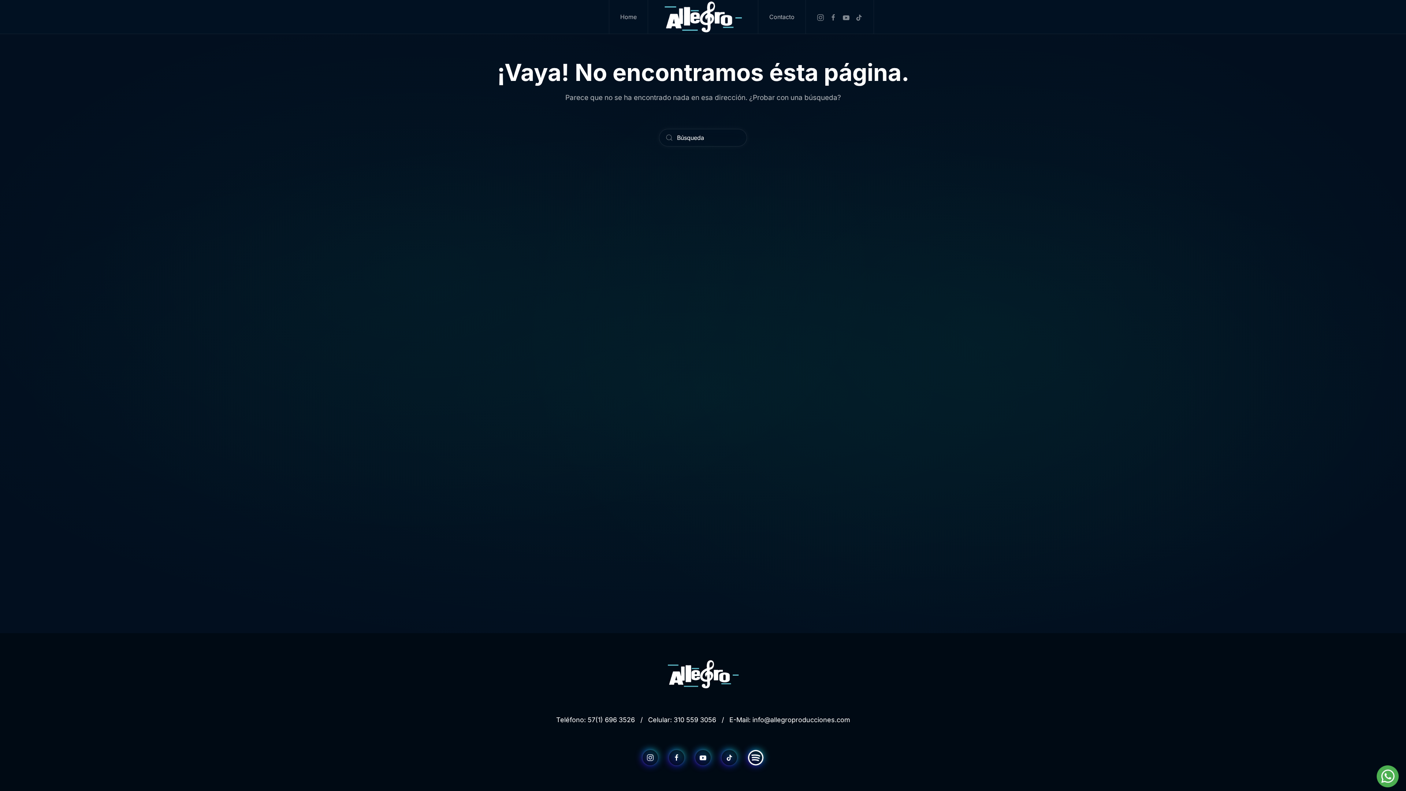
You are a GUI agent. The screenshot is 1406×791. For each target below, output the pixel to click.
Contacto (782, 17)
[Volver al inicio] (703, 17)
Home (628, 17)
